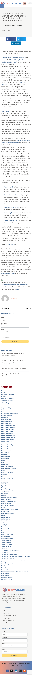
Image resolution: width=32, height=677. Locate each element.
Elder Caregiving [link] (6, 419)
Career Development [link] (7, 400)
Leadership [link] (4, 494)
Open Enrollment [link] (6, 503)
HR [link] (2, 476)
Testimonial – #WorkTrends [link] (9, 554)
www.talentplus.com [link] (8, 274)
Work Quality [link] (5, 575)
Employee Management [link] (8, 435)
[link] (2, 6)
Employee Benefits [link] (6, 421)
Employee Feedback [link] (7, 431)
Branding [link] (4, 396)
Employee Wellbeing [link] (7, 445)
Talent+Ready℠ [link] (6, 111)
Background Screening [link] (7, 394)
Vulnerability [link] (5, 570)
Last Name (4, 323)
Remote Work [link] (5, 527)
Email (2, 329)
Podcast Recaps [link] (6, 519)
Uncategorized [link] (5, 566)
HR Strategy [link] (4, 482)
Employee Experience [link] (7, 429)
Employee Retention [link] (7, 441)
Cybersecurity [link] (5, 412)
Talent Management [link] (7, 544)
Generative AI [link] (5, 464)
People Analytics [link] (6, 511)
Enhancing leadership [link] (11, 213)
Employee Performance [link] (8, 437)
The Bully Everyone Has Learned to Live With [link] (14, 368)
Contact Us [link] (6, 613)
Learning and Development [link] (9, 497)
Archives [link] (3, 392)
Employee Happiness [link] (7, 433)
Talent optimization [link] (10, 221)
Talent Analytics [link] (6, 542)
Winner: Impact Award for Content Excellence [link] (14, 572)
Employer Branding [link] (6, 447)
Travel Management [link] (7, 564)
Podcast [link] (3, 515)
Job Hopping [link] (5, 492)
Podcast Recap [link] (5, 517)
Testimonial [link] (4, 552)
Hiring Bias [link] (4, 474)
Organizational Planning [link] (8, 505)
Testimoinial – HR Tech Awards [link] (10, 550)
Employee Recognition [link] (7, 439)
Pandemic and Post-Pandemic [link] (9, 509)
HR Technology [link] (5, 484)
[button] (24, 3)
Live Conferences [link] (6, 499)
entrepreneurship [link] (6, 451)
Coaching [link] (4, 402)
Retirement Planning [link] (7, 529)
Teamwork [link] (4, 548)
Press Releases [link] (6, 30)
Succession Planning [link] (7, 538)
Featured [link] (4, 454)
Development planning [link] (11, 207)
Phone (3, 335)
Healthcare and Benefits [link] (8, 468)
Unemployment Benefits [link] (8, 568)
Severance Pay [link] (5, 531)
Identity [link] (3, 488)
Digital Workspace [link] (6, 415)
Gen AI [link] (3, 460)
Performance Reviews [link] (7, 513)
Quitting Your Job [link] (6, 525)
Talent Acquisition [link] (6, 540)
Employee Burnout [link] (6, 423)
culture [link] (3, 410)
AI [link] (1, 390)
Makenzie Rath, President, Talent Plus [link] (13, 57)
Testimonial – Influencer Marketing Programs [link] (14, 560)
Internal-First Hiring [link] (7, 490)
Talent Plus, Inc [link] (10, 245)
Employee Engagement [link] (8, 427)
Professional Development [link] (9, 523)
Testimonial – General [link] (7, 558)
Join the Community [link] (8, 620)
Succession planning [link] (10, 195)
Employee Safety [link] (6, 443)
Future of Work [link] (5, 456)
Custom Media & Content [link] (9, 615)
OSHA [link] (3, 507)
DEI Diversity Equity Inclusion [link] (9, 414)
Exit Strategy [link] (5, 453)
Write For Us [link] (6, 618)
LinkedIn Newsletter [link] (8, 623)
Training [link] (3, 562)
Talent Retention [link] (6, 546)
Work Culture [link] (5, 574)
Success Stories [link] (5, 536)
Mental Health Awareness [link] (8, 501)
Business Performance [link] (7, 398)
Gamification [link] (5, 458)
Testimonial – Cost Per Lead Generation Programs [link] (15, 556)
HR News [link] (3, 480)
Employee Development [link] (8, 425)
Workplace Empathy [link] (7, 577)
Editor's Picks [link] (5, 417)
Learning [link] (3, 495)
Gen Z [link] (3, 462)
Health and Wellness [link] (7, 466)
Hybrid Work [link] (4, 486)
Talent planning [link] (9, 187)
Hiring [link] (3, 470)
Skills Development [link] (7, 534)
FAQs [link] (4, 611)
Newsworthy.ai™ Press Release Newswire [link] (14, 284)
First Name (4, 317)
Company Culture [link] (6, 404)
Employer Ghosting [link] (6, 449)
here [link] (17, 289)
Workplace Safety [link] (6, 579)
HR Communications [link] (7, 478)
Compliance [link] (4, 406)
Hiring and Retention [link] (7, 472)
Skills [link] (2, 533)
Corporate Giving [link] (6, 408)
